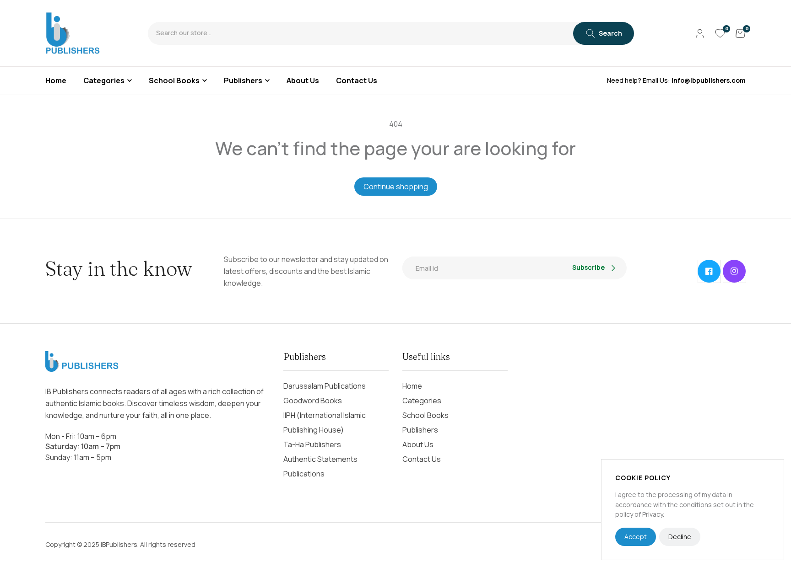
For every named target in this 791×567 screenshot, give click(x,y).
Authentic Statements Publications (320, 466)
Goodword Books (312, 401)
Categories (104, 80)
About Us (417, 444)
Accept (635, 536)
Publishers (243, 80)
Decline (679, 536)
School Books (174, 80)
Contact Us (421, 459)
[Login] (699, 33)
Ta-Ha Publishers (312, 444)
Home (412, 386)
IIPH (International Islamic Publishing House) (324, 422)
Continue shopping (395, 187)
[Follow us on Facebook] (709, 271)
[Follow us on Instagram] (734, 271)
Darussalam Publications (324, 386)
